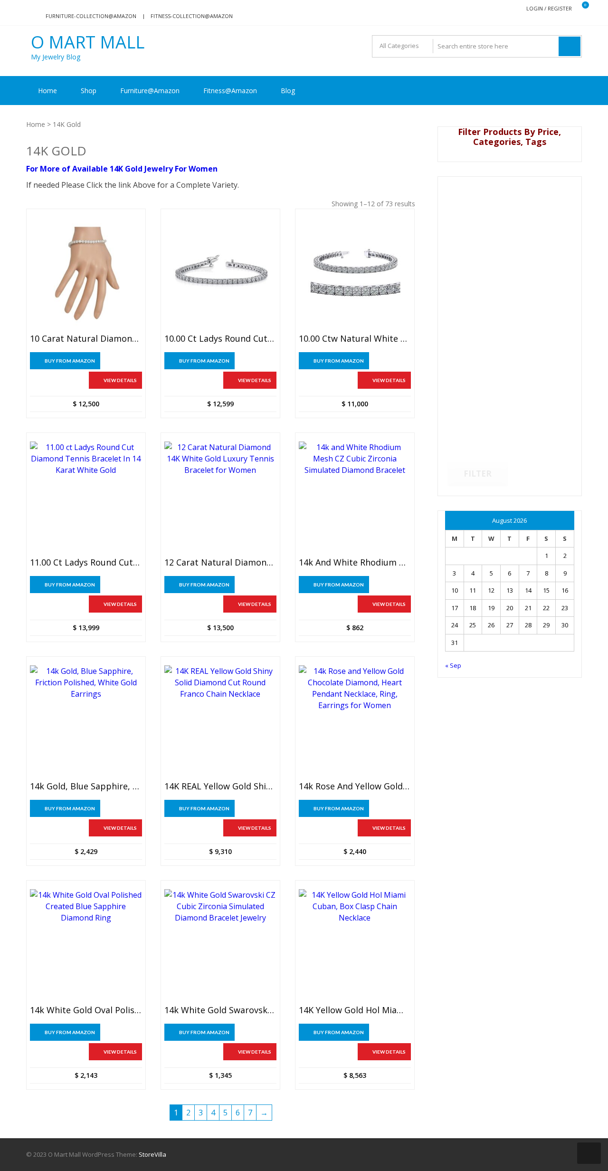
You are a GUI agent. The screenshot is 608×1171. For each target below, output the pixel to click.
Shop (88, 90)
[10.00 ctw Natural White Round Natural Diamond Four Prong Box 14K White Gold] (355, 274)
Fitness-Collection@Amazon (192, 15)
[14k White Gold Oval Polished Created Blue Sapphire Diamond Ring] (86, 945)
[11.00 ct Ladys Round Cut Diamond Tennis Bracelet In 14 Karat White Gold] (86, 498)
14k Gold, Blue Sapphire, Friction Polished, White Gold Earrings (86, 786)
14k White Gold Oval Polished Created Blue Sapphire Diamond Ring (86, 1010)
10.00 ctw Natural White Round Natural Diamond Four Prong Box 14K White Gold (355, 339)
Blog (288, 90)
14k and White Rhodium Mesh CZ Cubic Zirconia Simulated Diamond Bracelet (355, 562)
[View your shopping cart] (579, 9)
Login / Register (549, 8)
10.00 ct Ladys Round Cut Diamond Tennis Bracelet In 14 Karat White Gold (220, 339)
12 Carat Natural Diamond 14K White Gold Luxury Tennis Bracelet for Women (220, 562)
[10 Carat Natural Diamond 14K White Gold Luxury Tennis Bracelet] (86, 274)
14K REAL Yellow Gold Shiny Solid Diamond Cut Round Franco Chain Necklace (220, 786)
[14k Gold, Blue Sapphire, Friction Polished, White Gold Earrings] (86, 721)
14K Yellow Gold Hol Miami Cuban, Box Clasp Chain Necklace (355, 1010)
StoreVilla (152, 1154)
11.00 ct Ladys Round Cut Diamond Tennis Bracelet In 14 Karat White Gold (86, 562)
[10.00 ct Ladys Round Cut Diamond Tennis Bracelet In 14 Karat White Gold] (220, 274)
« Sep (453, 665)
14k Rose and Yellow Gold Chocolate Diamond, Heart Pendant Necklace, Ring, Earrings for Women (355, 786)
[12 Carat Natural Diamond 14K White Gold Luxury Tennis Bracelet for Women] (220, 498)
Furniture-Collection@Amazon (91, 15)
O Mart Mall (87, 42)
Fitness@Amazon (230, 90)
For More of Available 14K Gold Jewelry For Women (122, 168)
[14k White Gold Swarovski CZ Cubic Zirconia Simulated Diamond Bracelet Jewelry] (220, 945)
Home (47, 90)
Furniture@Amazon (150, 90)
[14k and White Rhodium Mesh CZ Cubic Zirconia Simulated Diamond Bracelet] (355, 498)
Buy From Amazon (70, 361)
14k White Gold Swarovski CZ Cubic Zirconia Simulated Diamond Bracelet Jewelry (220, 1010)
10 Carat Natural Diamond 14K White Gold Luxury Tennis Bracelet (86, 339)
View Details (120, 380)
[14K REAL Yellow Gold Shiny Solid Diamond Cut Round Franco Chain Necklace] (220, 721)
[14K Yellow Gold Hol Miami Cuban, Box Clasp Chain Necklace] (355, 945)
